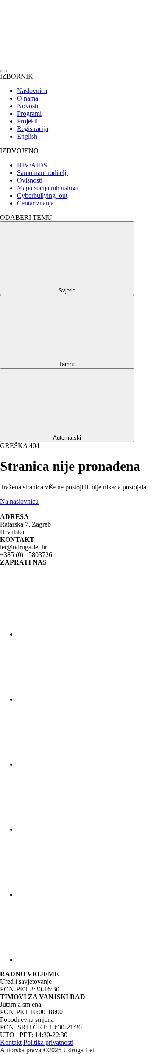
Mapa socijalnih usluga (47, 187)
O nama (27, 98)
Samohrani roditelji (42, 172)
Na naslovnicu (19, 501)
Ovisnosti (29, 180)
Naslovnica (32, 90)
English (27, 136)
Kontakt (11, 1042)
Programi (29, 113)
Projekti (27, 121)
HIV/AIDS (32, 165)
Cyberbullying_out (42, 195)
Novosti (27, 105)
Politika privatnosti (48, 1042)
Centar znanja (35, 203)
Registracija (32, 128)
